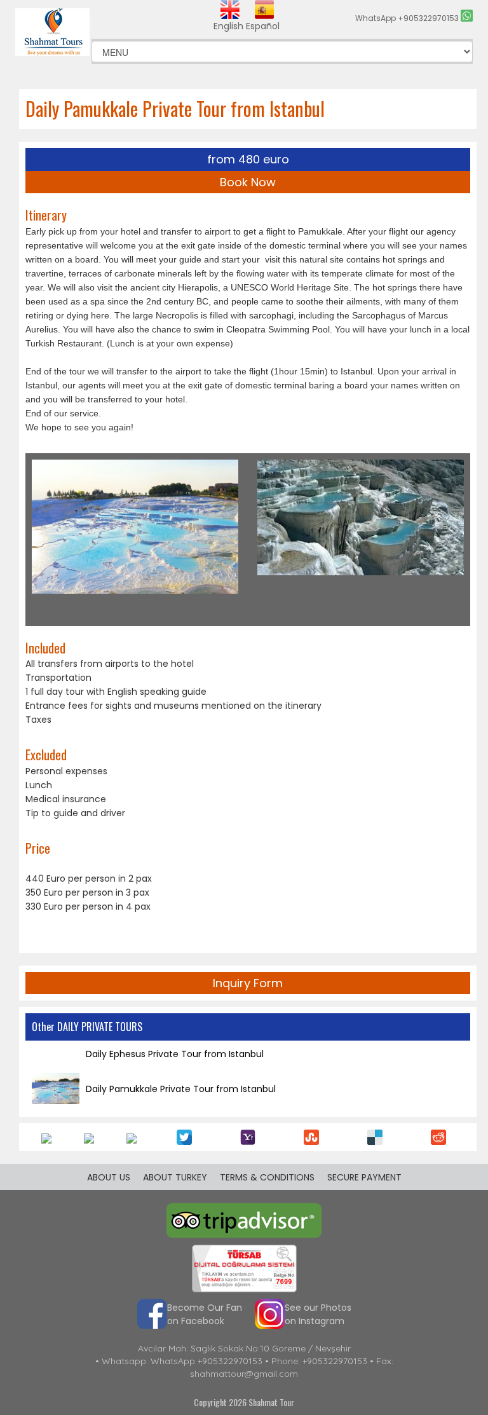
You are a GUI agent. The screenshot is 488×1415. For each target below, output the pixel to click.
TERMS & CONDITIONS (267, 1177)
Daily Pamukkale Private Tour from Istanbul (181, 1089)
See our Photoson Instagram (318, 1314)
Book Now (248, 182)
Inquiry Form (248, 983)
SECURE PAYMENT (364, 1177)
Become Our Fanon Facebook (204, 1314)
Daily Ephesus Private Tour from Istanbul (175, 1054)
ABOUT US (108, 1177)
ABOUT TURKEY (175, 1177)
